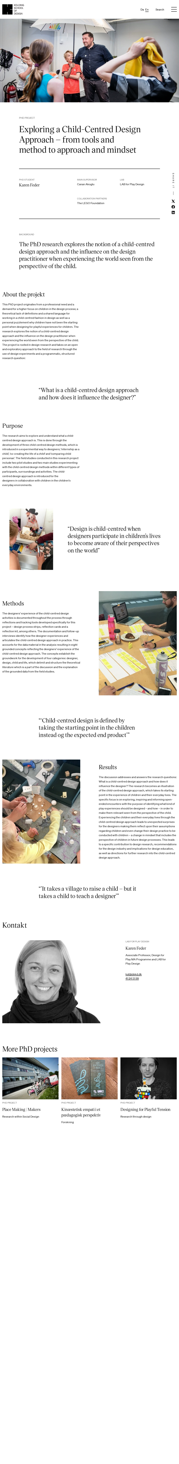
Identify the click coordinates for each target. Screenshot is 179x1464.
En (147, 9)
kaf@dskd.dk (134, 974)
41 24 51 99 (132, 978)
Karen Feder (136, 948)
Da (142, 9)
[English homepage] (13, 9)
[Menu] (174, 9)
